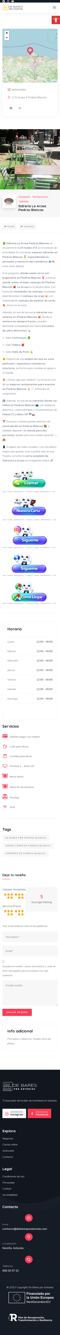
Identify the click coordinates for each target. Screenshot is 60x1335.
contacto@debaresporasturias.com (24, 1228)
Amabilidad (18, 889)
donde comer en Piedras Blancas (28, 845)
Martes (11, 651)
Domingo (12, 698)
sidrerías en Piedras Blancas (25, 853)
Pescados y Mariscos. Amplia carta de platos (29, 1041)
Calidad (7, 889)
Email (5, 1224)
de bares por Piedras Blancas (26, 838)
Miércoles (12, 660)
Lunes (10, 641)
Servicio (7, 906)
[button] (56, 20)
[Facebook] (3, 1)
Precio (17, 906)
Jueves (11, 670)
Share (11, 226)
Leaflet (54, 81)
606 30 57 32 (10, 1270)
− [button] (7, 38)
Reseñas (29, 226)
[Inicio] (12, 7)
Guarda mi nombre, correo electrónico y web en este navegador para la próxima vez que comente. (29, 971)
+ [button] (7, 33)
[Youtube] (12, 1)
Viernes (11, 679)
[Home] (19, 1086)
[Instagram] (8, 1)
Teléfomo (7, 1266)
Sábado (11, 689)
